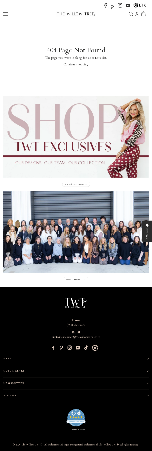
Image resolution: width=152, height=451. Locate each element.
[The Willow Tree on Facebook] (105, 6)
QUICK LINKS (14, 370)
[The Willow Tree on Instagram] (120, 6)
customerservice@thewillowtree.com (76, 337)
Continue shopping (76, 64)
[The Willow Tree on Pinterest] (112, 6)
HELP (7, 358)
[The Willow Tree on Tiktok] (86, 347)
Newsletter (14, 383)
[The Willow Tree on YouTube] (128, 6)
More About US (76, 279)
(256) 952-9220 (75, 325)
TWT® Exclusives (76, 184)
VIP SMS (9, 395)
